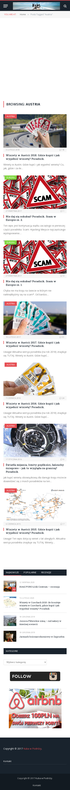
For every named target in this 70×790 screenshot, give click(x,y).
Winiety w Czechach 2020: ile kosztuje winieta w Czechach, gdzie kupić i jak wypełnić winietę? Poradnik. (39, 605)
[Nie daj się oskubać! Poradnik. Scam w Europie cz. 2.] (35, 192)
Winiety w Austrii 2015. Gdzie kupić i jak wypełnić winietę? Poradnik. (33, 531)
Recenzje (46, 572)
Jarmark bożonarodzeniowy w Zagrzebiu (41, 636)
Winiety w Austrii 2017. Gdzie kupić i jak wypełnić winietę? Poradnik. (33, 344)
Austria (11, 116)
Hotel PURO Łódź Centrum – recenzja (39, 586)
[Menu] (5, 6)
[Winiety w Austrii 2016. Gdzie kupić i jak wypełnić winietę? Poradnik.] (35, 379)
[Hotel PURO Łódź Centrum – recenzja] (10, 586)
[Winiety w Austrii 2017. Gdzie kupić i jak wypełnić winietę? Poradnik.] (35, 318)
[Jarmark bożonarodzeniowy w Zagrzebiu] (10, 636)
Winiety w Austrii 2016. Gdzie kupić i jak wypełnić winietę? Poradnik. (33, 405)
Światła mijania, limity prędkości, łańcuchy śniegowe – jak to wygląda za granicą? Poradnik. (35, 468)
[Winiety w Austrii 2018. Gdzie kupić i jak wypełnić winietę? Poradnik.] (35, 131)
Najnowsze (12, 572)
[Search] (65, 6)
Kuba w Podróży (32, 748)
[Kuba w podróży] (36, 6)
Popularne (30, 572)
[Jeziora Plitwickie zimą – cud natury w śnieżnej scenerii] (10, 620)
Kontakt (7, 761)
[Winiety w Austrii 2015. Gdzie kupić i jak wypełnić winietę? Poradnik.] (35, 505)
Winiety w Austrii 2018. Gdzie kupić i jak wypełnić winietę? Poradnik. (33, 157)
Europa (11, 177)
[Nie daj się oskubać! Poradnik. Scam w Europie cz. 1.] (35, 257)
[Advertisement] (35, 59)
